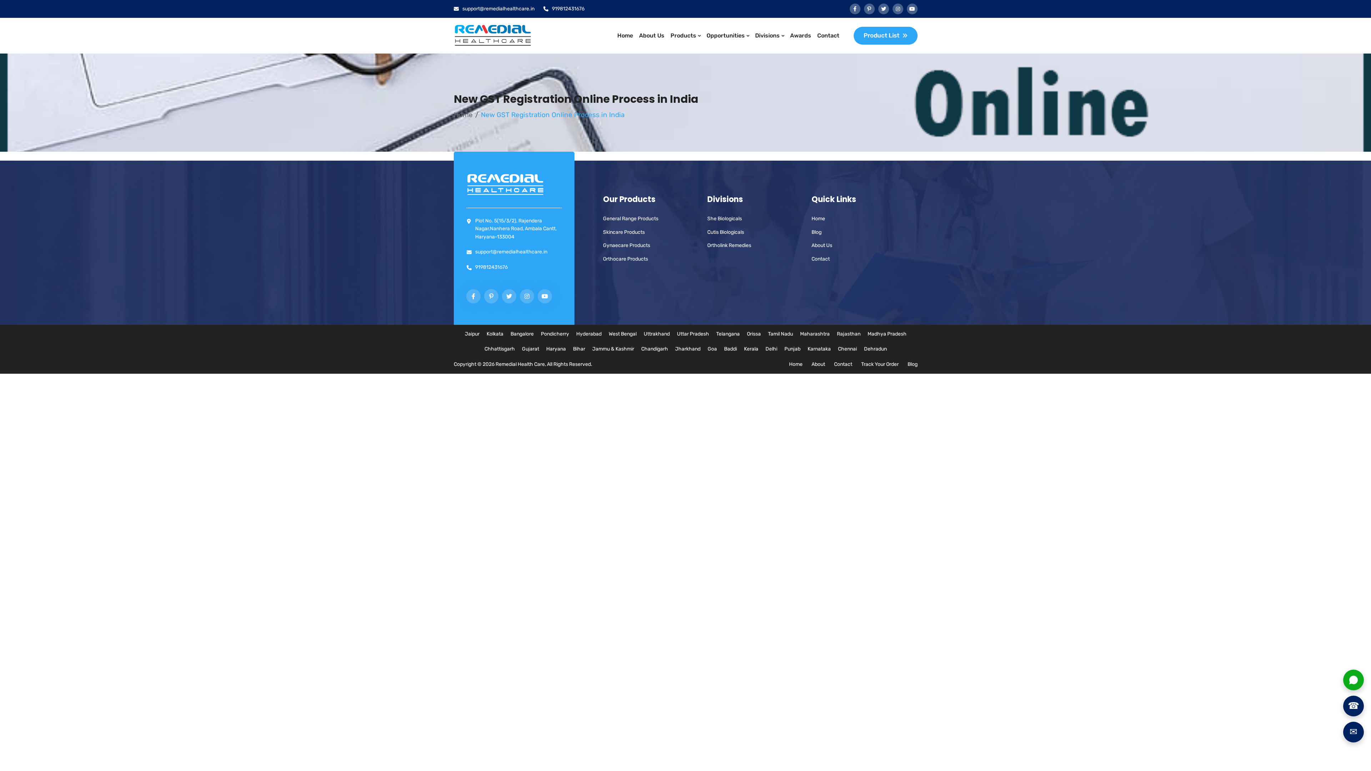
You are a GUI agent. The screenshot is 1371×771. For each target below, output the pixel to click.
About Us (651, 35)
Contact (828, 35)
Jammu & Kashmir (613, 349)
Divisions (767, 35)
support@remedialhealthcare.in (498, 9)
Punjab (792, 349)
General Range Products (630, 219)
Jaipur (472, 334)
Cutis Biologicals (725, 232)
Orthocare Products (625, 259)
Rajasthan (848, 334)
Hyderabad (589, 334)
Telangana (728, 334)
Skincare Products (624, 232)
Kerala (751, 349)
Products (683, 35)
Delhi (771, 349)
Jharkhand (687, 349)
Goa (712, 349)
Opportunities (726, 35)
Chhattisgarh (499, 349)
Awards (800, 35)
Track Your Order (880, 364)
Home (625, 35)
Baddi (730, 349)
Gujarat (530, 349)
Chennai (847, 349)
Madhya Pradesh (887, 334)
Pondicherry (555, 334)
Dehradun (875, 349)
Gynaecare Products (626, 245)
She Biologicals (724, 219)
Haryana (556, 349)
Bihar (579, 349)
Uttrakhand (657, 334)
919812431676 (568, 9)
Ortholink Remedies (729, 245)
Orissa (754, 334)
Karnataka (819, 349)
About (818, 364)
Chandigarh (654, 349)
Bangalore (522, 334)
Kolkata (495, 334)
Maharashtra (815, 334)
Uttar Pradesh (693, 334)
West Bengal (623, 334)
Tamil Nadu (780, 334)
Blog (817, 232)
